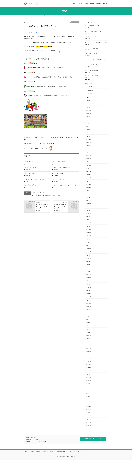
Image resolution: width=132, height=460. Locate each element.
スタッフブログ (74, 22)
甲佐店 (40, 195)
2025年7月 (88, 142)
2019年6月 (88, 374)
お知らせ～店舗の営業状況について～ (61, 162)
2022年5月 (88, 264)
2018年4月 (88, 419)
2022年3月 (88, 271)
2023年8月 (88, 216)
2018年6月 (88, 412)
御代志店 (73, 194)
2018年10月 (89, 399)
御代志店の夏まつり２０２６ (31, 162)
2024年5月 (88, 187)
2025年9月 (88, 136)
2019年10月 (89, 361)
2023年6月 (88, 223)
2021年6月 (88, 300)
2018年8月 (88, 406)
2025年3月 (88, 155)
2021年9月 (88, 290)
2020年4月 (88, 345)
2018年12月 (89, 393)
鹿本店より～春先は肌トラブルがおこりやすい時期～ (65, 185)
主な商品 (32, 451)
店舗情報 (38, 451)
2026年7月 (88, 104)
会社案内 (52, 451)
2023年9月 (88, 213)
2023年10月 (89, 210)
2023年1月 (88, 239)
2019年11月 (89, 358)
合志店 (68, 194)
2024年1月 (88, 200)
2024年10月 (89, 171)
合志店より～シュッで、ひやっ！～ (32, 167)
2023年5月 (88, 226)
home (26, 451)
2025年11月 (89, 129)
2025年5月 (88, 149)
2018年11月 (89, 396)
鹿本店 (59, 195)
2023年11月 (89, 207)
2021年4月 (88, 306)
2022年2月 (88, 274)
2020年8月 (88, 332)
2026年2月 (88, 120)
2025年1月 (88, 161)
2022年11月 (89, 245)
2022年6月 (88, 261)
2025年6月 (88, 145)
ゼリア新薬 (56, 194)
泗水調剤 (35, 195)
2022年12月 (89, 242)
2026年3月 (88, 116)
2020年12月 (89, 319)
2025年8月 (88, 139)
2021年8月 (88, 293)
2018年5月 (88, 416)
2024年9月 (88, 174)
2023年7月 (88, 219)
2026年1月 (88, 123)
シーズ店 (50, 194)
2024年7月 (88, 181)
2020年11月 (89, 322)
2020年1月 (88, 351)
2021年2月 (88, 313)
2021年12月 (89, 281)
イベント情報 (89, 86)
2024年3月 (88, 194)
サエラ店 (44, 194)
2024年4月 (88, 190)
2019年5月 (88, 377)
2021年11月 (89, 284)
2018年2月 (88, 425)
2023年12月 (89, 203)
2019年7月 (88, 371)
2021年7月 (88, 297)
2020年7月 (88, 335)
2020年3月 (88, 348)
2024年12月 (89, 165)
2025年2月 (88, 158)
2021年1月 (88, 316)
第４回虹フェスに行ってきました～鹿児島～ (63, 167)
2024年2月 (88, 197)
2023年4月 (88, 229)
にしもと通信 (42, 192)
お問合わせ (45, 451)
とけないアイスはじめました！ (31, 173)
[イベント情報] (29, 204)
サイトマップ (84, 451)
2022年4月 (88, 268)
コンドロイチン (36, 194)
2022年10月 (89, 248)
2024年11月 (89, 168)
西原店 (54, 195)
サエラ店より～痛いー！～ (58, 179)
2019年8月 (88, 367)
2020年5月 (88, 342)
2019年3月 (88, 383)
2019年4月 (88, 380)
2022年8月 (88, 255)
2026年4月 (88, 113)
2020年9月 (88, 329)
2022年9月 (88, 252)
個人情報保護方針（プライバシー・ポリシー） (68, 451)
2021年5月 (88, 303)
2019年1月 (88, 390)
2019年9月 (88, 364)
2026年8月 (88, 100)
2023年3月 (88, 232)
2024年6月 (88, 184)
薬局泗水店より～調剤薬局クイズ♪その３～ (34, 185)
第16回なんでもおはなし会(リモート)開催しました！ (42, 206)
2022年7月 (88, 258)
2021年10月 (89, 287)
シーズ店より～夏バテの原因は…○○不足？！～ (35, 179)
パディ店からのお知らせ (58, 173)
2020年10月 (89, 326)
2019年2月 (88, 387)
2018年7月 (88, 409)
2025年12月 (89, 126)
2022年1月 (88, 277)
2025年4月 (88, 152)
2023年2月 (88, 235)
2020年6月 (88, 338)
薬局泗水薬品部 (47, 195)
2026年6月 (88, 107)
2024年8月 (88, 178)
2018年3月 (88, 422)
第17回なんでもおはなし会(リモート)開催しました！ (60, 206)
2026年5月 (88, 110)
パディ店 (62, 194)
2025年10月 (89, 133)
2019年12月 (89, 354)
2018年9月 (88, 403)
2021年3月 (88, 309)
